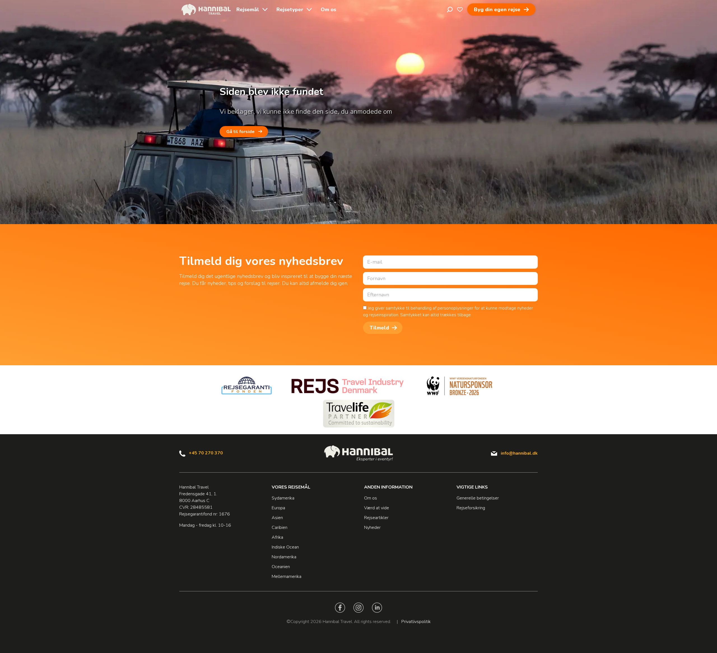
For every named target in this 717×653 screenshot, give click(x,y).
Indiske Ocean (285, 547)
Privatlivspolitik (416, 622)
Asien (277, 518)
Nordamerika (284, 557)
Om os (328, 9)
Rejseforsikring (471, 508)
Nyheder (372, 527)
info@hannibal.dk (519, 453)
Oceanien (281, 567)
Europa (278, 508)
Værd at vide (376, 508)
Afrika (277, 537)
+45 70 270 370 (206, 453)
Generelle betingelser (478, 498)
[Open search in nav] (450, 9)
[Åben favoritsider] (460, 9)
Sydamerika (283, 498)
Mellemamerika (286, 576)
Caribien (279, 527)
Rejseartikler (376, 518)
